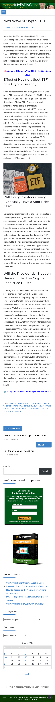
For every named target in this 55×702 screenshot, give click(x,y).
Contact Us (34, 697)
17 (5, 660)
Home (5, 697)
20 (26, 660)
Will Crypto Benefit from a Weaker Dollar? (25, 582)
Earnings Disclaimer (31, 699)
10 (5, 657)
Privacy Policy (12, 697)
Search (6, 466)
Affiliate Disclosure (46, 697)
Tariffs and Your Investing (18, 451)
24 (5, 663)
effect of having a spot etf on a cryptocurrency (29, 403)
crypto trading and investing (20, 28)
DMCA (20, 699)
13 (26, 657)
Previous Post (13, 428)
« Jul (27, 674)
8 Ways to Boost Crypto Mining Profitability (26, 586)
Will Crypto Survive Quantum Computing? (25, 603)
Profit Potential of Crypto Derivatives (25, 435)
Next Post (43, 445)
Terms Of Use (24, 697)
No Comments (12, 439)
